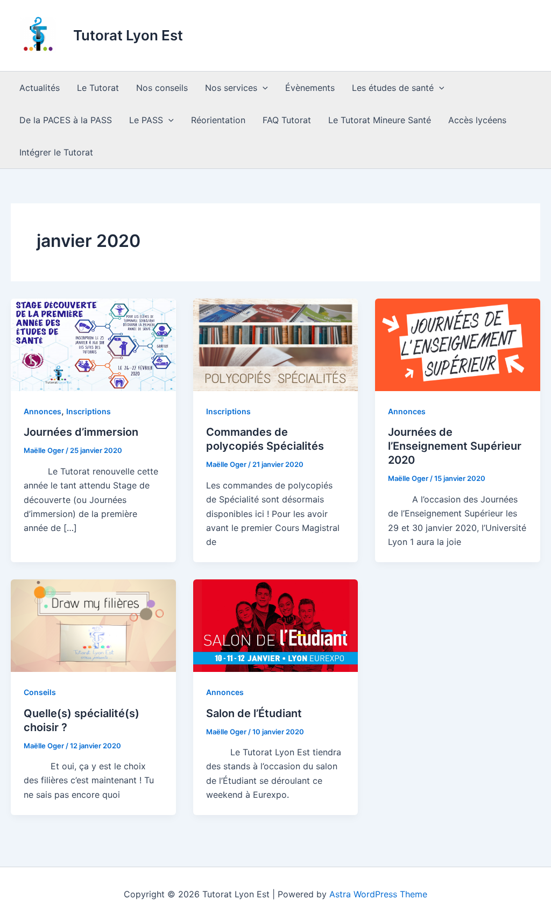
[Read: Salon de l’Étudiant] (275, 624)
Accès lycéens (477, 120)
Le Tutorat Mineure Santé (379, 120)
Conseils (40, 692)
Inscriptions (88, 411)
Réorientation (218, 120)
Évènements (310, 87)
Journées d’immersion (81, 432)
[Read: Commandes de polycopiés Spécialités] (275, 343)
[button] (262, 88)
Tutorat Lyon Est (128, 35)
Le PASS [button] (146, 120)
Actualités (39, 87)
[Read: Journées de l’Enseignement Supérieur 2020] (457, 343)
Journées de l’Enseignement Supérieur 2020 (454, 446)
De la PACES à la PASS (65, 120)
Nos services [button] (231, 87)
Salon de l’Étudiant (254, 713)
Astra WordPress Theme (378, 894)
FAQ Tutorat (287, 120)
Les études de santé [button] (393, 87)
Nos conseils (162, 87)
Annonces (42, 411)
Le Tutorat (98, 87)
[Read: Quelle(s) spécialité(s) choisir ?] (93, 624)
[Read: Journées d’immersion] (93, 343)
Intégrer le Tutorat (56, 152)
